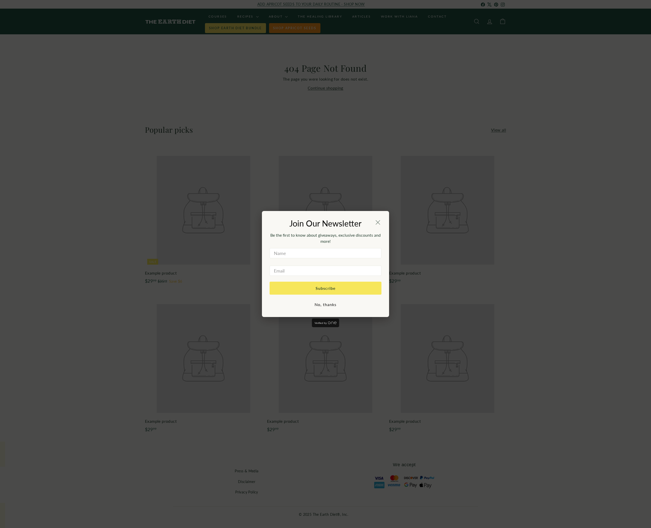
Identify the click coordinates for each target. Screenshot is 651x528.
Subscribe (326, 288)
